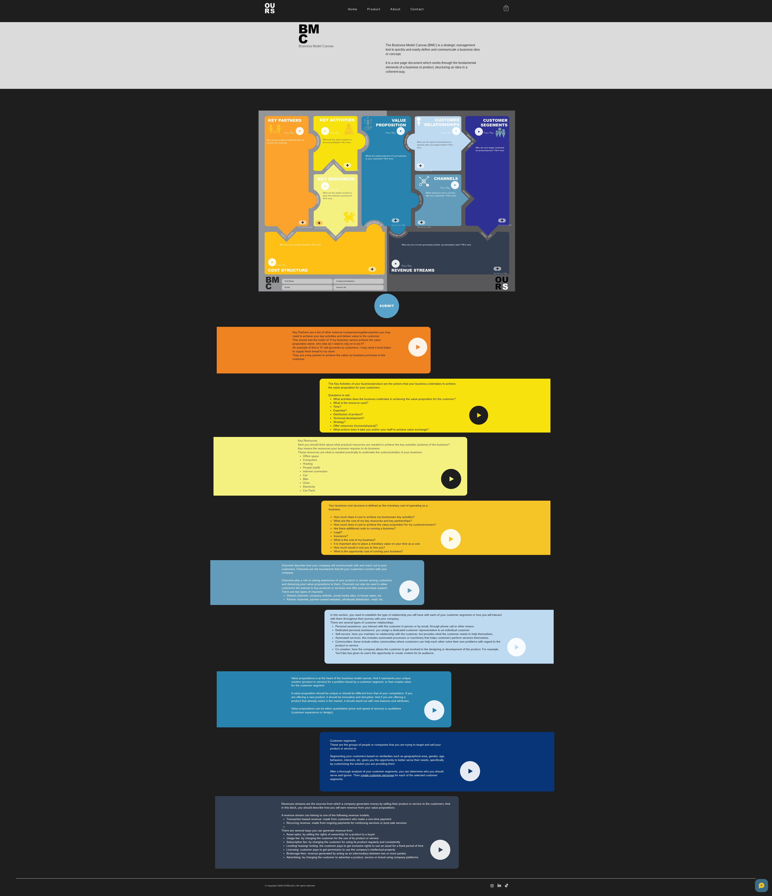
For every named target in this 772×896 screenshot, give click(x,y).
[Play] (300, 131)
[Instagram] (492, 886)
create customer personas (377, 775)
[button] (506, 8)
